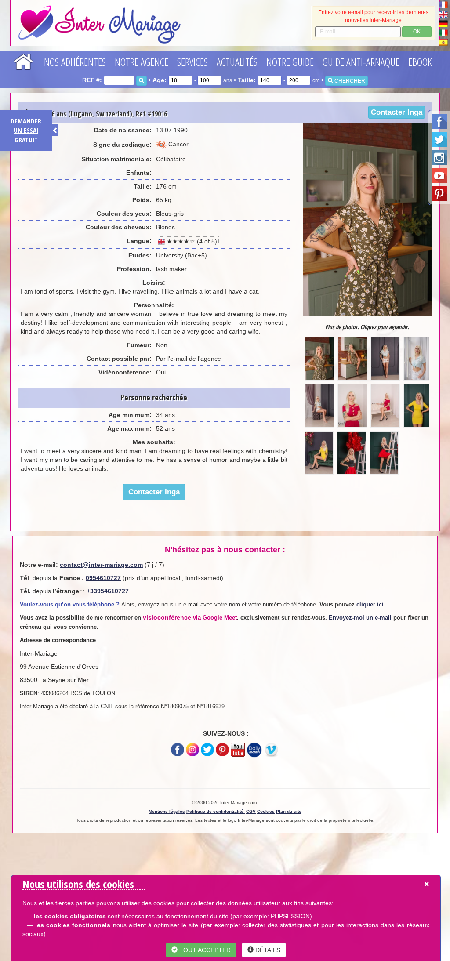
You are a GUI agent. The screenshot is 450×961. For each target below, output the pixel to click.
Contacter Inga (396, 112)
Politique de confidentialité (215, 811)
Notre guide (290, 61)
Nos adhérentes (75, 61)
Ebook (420, 61)
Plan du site (288, 811)
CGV (251, 811)
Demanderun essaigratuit (26, 130)
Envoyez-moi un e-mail (360, 617)
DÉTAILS (267, 950)
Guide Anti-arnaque (361, 61)
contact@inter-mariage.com (101, 564)
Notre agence (141, 61)
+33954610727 (108, 591)
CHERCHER (349, 81)
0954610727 (103, 577)
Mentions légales (167, 811)
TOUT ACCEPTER (204, 950)
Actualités (237, 61)
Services (192, 61)
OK (417, 32)
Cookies (266, 811)
